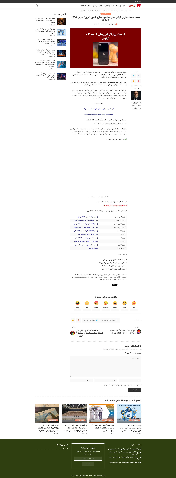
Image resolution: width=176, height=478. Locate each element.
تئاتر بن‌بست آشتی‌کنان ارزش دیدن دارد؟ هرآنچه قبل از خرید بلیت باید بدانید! (45, 20)
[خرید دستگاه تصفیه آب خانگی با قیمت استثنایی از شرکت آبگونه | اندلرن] (101, 413)
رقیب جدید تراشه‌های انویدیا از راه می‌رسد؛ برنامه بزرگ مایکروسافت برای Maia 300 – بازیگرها (45, 52)
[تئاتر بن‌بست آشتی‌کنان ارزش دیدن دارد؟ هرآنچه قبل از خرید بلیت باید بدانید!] (61, 21)
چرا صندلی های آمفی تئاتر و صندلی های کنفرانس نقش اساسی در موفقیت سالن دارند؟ (75, 428)
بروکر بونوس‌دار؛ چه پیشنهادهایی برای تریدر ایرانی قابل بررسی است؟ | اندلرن (45, 31)
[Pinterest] (139, 81)
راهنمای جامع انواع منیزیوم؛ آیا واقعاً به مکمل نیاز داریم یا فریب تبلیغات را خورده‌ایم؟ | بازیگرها (136, 105)
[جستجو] (36, 5)
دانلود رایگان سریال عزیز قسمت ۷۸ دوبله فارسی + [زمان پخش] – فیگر (124, 453)
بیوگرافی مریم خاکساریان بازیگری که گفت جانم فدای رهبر (124, 449)
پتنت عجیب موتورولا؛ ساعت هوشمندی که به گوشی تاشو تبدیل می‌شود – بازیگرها (45, 75)
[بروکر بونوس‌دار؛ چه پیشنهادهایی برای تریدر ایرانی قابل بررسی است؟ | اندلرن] (61, 32)
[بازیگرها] (134, 5)
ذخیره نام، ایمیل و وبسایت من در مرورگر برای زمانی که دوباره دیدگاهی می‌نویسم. (121, 385)
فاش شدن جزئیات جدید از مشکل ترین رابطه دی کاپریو (125, 462)
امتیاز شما (139, 353)
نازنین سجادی (112, 24)
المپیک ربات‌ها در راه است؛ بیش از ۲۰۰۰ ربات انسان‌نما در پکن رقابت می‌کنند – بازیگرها (46, 41)
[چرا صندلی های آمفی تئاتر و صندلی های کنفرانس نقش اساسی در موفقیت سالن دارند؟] (74, 413)
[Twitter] (133, 76)
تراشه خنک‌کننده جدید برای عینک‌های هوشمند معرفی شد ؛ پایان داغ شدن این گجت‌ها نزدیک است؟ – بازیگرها (45, 63)
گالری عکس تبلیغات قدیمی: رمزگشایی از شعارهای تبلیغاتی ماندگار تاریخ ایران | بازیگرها (48, 428)
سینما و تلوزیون (105, 14)
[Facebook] (139, 76)
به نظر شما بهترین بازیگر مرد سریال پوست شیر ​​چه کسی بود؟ (124, 458)
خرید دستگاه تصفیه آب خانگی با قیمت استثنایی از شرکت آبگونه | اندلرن (102, 428)
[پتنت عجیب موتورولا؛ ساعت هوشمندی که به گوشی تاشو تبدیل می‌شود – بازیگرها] (61, 76)
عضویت (88, 464)
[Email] (133, 81)
